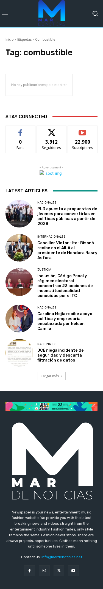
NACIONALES (46, 202)
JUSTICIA (44, 269)
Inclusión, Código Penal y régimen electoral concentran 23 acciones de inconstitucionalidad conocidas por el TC (65, 285)
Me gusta (20, 130)
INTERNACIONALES (51, 236)
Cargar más (50, 376)
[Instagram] (44, 570)
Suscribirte (82, 130)
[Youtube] (73, 570)
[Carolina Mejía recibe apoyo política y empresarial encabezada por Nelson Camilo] (19, 318)
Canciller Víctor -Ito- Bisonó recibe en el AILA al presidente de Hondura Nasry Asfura (67, 250)
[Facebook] (29, 570)
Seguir (51, 130)
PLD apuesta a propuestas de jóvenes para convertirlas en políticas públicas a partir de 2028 (67, 216)
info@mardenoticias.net (61, 557)
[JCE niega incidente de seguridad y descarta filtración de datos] (19, 353)
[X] (59, 570)
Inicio (9, 39)
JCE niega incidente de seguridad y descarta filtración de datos (60, 355)
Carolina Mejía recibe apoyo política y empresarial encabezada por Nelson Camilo (64, 321)
